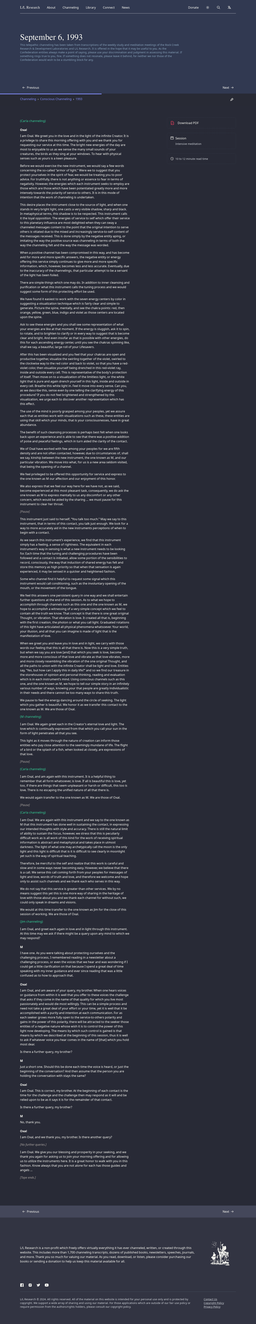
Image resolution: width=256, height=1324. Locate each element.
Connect (109, 7)
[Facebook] (22, 1284)
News (127, 7)
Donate (193, 7)
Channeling (70, 7)
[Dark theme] (207, 7)
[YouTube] (47, 1284)
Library (92, 7)
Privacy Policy (212, 1306)
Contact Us (210, 1299)
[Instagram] (30, 1284)
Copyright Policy (214, 1303)
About (52, 7)
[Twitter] (38, 1284)
